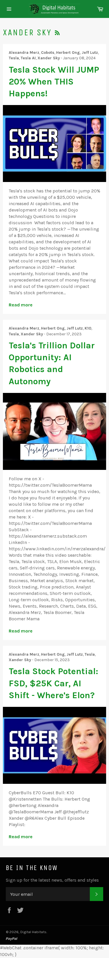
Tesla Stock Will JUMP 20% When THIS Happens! (54, 82)
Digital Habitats (33, 932)
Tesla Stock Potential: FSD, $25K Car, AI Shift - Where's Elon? (53, 683)
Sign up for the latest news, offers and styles (52, 880)
